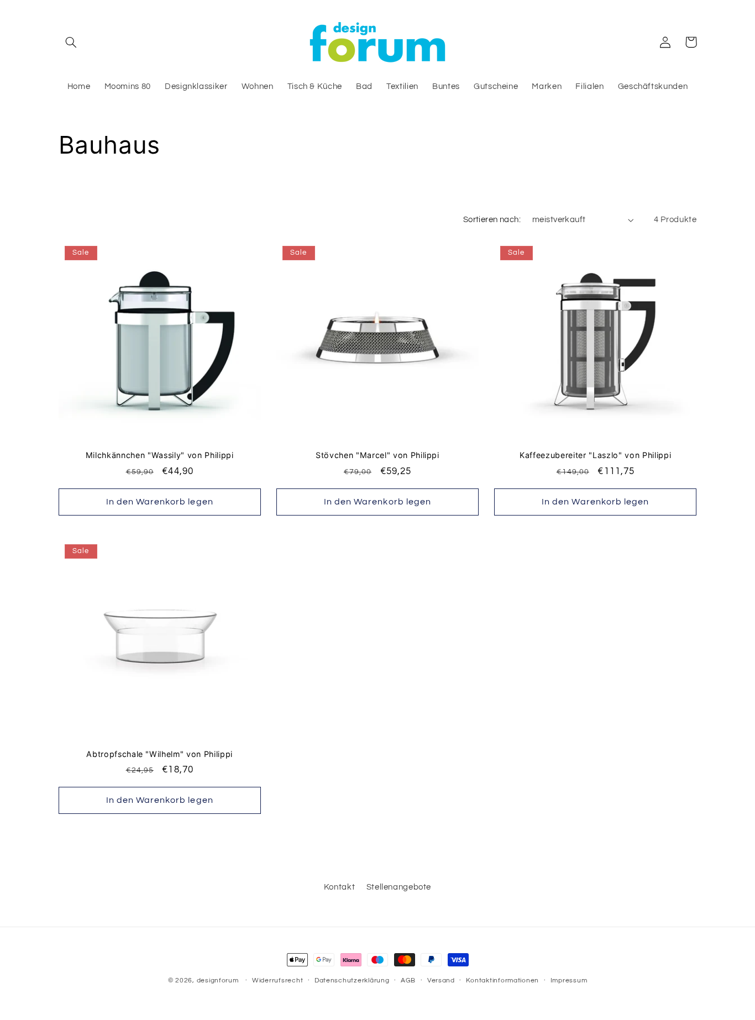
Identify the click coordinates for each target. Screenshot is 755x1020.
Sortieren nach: (492, 219)
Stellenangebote (398, 887)
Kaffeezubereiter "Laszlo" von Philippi (595, 455)
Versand (441, 980)
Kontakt (339, 887)
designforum (218, 980)
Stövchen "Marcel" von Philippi (377, 455)
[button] (71, 42)
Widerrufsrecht (277, 980)
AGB (408, 980)
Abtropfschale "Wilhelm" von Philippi (159, 754)
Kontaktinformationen (502, 980)
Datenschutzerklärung (352, 980)
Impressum (569, 980)
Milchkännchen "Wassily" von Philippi (160, 455)
